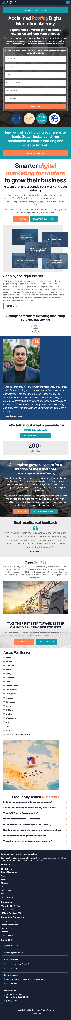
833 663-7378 (11, 968)
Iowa (8, 722)
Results (4, 876)
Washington (11, 718)
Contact (4, 887)
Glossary (4, 883)
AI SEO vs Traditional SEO (11, 913)
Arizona (9, 730)
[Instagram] (11, 869)
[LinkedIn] (6, 869)
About (3, 880)
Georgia (9, 673)
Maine (8, 706)
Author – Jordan (7, 890)
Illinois (8, 669)
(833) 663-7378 (12, 946)
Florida (9, 661)
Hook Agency (6, 928)
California (10, 710)
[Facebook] (2, 869)
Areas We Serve (7, 897)
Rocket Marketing (8, 935)
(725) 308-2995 (11, 984)
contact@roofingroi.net (14, 953)
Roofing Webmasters (9, 925)
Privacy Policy (36, 1014)
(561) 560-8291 (11, 1001)
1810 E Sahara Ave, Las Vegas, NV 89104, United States (25, 979)
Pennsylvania (11, 690)
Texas (8, 657)
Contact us (21, 219)
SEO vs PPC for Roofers (10, 906)
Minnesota (10, 678)
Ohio (8, 682)
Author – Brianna (7, 894)
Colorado (10, 665)
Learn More (12, 306)
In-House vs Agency (9, 909)
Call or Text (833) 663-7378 (43, 219)
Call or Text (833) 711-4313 (35, 10)
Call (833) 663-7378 (46, 642)
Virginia (9, 714)
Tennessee (10, 702)
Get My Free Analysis (35, 153)
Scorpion (4, 932)
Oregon (9, 726)
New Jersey (11, 694)
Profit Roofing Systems (10, 921)
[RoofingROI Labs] (10, 2)
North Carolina (12, 686)
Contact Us (21, 511)
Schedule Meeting (24, 642)
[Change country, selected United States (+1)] (7, 83)
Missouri (9, 698)
